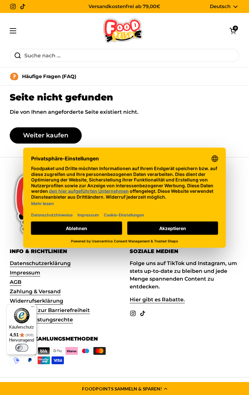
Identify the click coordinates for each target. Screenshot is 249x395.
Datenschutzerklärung (40, 263)
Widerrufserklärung (36, 301)
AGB (15, 282)
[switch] (21, 348)
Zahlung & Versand (35, 291)
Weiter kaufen (45, 135)
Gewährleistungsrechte (41, 320)
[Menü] (33, 308)
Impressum (25, 273)
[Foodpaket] (123, 31)
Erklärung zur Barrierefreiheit (50, 310)
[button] (124, 388)
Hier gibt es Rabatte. (157, 299)
